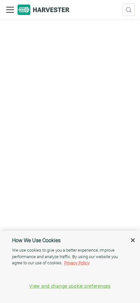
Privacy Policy (77, 262)
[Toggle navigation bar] (10, 10)
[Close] (133, 240)
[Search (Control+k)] (128, 10)
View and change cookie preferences (69, 286)
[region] (70, 267)
